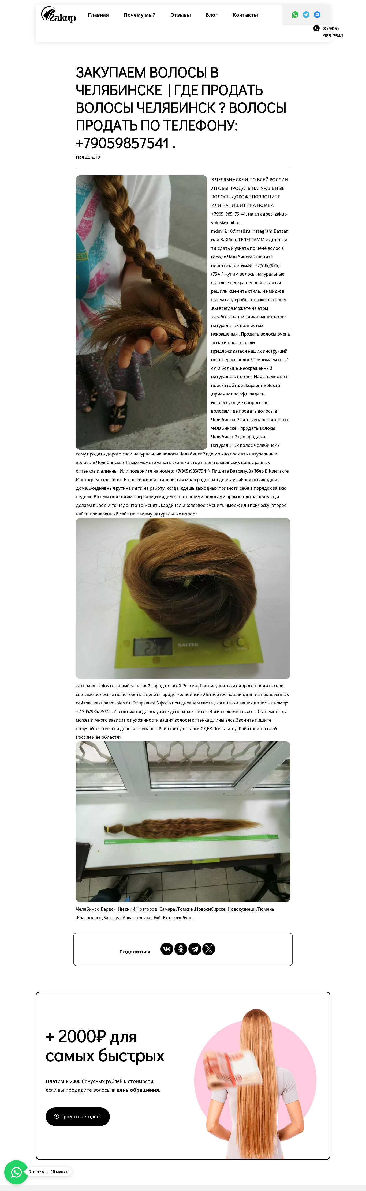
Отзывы (180, 15)
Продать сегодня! (80, 1116)
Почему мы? (139, 15)
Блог (212, 15)
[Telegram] (194, 949)
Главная (98, 15)
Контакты (245, 15)
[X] (208, 949)
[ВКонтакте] (166, 949)
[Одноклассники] (180, 949)
